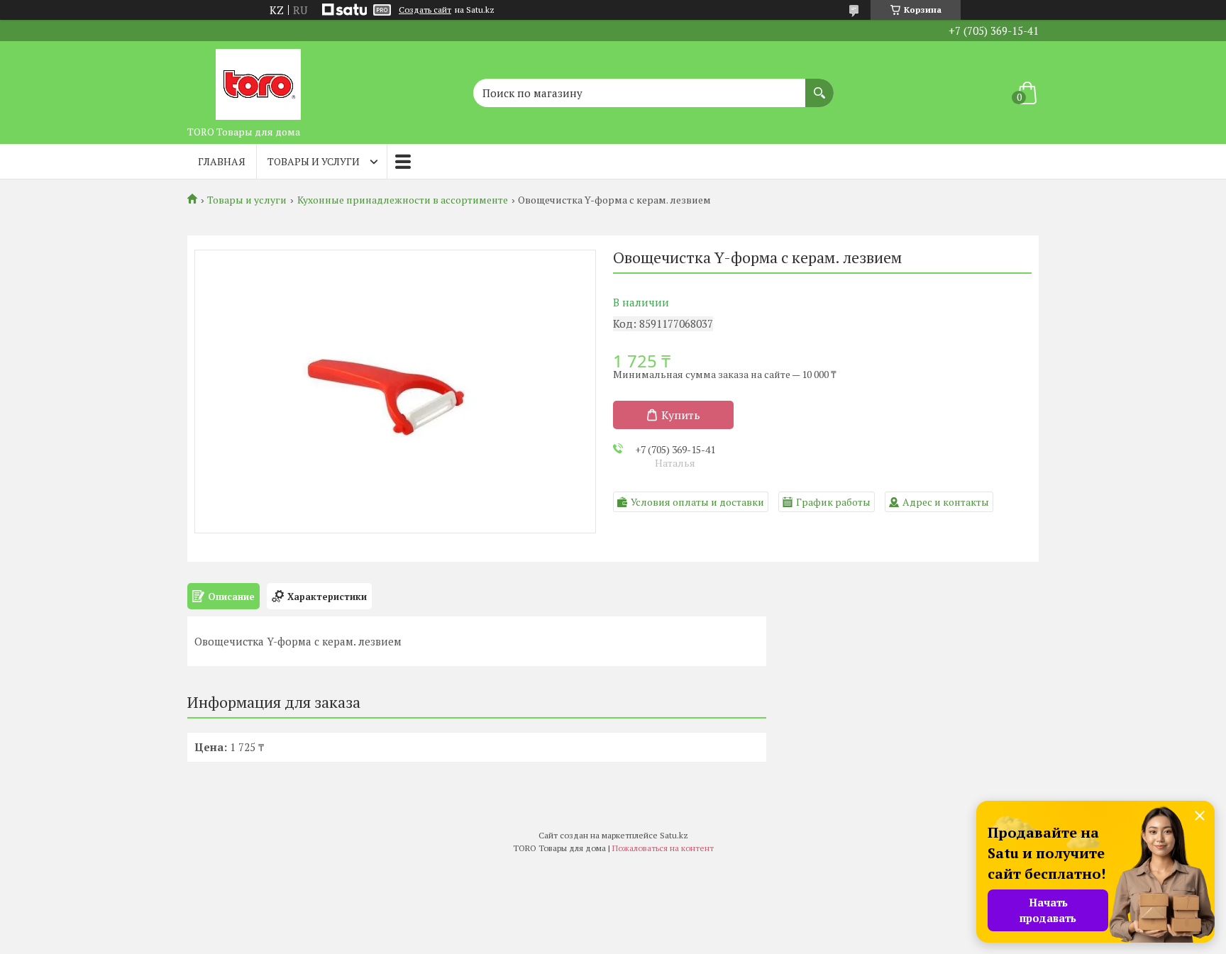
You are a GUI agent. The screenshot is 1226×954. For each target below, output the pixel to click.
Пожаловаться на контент (663, 848)
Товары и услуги (313, 161)
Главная (221, 161)
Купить (680, 415)
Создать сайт (425, 10)
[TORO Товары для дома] (258, 80)
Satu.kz (674, 835)
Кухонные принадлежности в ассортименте (402, 200)
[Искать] (819, 86)
